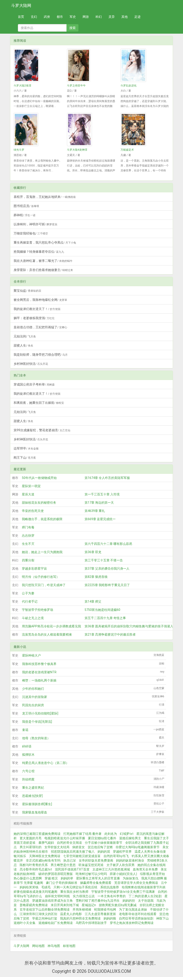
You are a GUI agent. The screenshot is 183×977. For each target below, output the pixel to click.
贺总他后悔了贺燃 (100, 847)
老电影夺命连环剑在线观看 (137, 914)
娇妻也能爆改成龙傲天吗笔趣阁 (35, 891)
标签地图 (69, 946)
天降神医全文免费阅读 (44, 856)
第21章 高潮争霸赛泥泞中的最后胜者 (110, 634)
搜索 (72, 28)
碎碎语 (26, 746)
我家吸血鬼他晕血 (34, 812)
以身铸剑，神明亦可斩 (35, 224)
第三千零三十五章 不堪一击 (104, 560)
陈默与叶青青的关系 (34, 865)
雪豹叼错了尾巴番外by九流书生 (98, 900)
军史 (73, 16)
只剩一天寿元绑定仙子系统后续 (75, 887)
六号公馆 (28, 771)
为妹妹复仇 (130, 878)
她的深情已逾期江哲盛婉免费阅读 (37, 833)
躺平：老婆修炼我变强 (34, 318)
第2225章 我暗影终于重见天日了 (107, 585)
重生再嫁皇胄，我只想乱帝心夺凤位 (45, 242)
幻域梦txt (126, 833)
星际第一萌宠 (31, 486)
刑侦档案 (28, 779)
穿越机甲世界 (122, 851)
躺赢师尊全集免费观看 (95, 883)
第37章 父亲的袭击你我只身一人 (107, 568)
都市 (60, 16)
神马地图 (54, 946)
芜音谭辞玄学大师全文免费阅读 (136, 883)
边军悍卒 (26, 448)
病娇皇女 (78, 847)
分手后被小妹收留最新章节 (103, 842)
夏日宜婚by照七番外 (102, 838)
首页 (21, 16)
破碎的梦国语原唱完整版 (55, 874)
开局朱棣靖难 (82, 909)
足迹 (137, 16)
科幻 (99, 16)
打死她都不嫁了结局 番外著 (82, 833)
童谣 (25, 730)
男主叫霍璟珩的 (31, 847)
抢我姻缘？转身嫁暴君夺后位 (39, 251)
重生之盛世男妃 (33, 787)
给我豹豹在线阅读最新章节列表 (144, 887)
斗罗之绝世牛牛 (76, 85)
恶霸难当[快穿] (32, 796)
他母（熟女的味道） (36, 738)
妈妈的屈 (104, 851)
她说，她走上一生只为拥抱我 (42, 552)
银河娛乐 (20, 856)
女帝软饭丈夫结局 (56, 847)
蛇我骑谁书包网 (105, 909)
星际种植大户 (31, 655)
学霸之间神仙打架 (44, 918)
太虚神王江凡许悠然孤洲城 (111, 869)
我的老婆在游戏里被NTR (39, 672)
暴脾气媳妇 (46, 842)
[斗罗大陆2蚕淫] (38, 65)
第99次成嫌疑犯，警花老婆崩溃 (42, 430)
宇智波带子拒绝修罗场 (37, 610)
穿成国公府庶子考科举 (34, 384)
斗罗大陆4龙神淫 (77, 149)
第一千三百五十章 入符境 (102, 494)
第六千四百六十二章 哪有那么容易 (108, 544)
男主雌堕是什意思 (63, 865)
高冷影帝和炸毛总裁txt (36, 869)
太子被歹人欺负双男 (120, 865)
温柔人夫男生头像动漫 (150, 851)
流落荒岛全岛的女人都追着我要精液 (47, 634)
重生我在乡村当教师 (74, 891)
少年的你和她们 (33, 688)
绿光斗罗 (19, 149)
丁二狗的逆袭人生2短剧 (145, 896)
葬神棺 (24, 215)
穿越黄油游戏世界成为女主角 (52, 900)
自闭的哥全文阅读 (69, 842)
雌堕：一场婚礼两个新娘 (39, 680)
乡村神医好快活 (31, 363)
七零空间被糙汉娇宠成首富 (82, 856)
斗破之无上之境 (33, 618)
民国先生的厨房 (33, 705)
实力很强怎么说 (84, 896)
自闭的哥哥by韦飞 (116, 856)
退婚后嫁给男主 (130, 838)
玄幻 (34, 16)
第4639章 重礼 (95, 511)
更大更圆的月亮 (31, 838)
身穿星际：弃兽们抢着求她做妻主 (43, 270)
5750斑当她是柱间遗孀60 (102, 610)
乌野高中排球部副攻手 (91, 923)
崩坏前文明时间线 (57, 896)
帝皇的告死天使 (33, 511)
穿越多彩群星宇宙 (34, 568)
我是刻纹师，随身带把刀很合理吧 (41, 354)
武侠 (47, 16)
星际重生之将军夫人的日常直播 (98, 878)
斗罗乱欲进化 (129, 85)
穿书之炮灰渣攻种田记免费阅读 (132, 923)
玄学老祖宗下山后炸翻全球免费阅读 (45, 909)
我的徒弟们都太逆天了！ (37, 309)
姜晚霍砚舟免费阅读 (34, 905)
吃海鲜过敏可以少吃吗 (91, 874)
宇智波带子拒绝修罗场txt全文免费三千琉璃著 (123, 891)
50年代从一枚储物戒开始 (39, 478)
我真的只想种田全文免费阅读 (80, 918)
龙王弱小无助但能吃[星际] (40, 713)
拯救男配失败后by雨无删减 (118, 905)
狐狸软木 (28, 754)
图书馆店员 (26, 206)
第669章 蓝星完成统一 (100, 519)
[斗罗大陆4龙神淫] (91, 129)
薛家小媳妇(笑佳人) (123, 874)
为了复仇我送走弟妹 (133, 909)
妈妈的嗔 (110, 918)
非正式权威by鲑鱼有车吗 (43, 860)
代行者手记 (29, 601)
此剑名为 (110, 833)
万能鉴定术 (127, 149)
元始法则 (25, 336)
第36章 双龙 (93, 552)
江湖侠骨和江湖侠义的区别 (38, 914)
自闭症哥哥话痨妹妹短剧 (136, 918)
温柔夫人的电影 (71, 914)
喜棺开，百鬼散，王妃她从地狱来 (45, 197)
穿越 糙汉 (51, 878)
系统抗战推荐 (109, 887)
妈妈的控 (129, 900)
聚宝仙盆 (27, 290)
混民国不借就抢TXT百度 (72, 869)
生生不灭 (28, 544)
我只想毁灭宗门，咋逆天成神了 (44, 585)
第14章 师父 (93, 601)
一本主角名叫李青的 (112, 896)
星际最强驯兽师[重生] (37, 804)
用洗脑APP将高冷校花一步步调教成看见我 (51, 626)
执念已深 (69, 860)
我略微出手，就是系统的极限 (42, 519)
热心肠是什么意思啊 (28, 878)
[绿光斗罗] (38, 129)
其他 (124, 16)
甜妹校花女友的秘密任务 (39, 502)
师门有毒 (28, 527)
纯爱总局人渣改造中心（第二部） (45, 763)
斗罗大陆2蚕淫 (22, 85)
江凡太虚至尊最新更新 (100, 914)
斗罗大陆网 (21, 5)
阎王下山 (25, 457)
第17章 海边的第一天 (99, 502)
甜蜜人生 (23, 345)
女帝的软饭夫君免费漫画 (96, 860)
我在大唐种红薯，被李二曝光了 (43, 261)
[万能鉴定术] (145, 129)
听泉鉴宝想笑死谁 (91, 865)
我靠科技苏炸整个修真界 (39, 664)
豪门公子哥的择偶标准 (61, 883)
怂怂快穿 (28, 535)
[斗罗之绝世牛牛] (91, 65)
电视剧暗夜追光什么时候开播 (64, 838)
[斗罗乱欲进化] (145, 65)
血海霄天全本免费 (145, 869)
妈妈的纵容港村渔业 (130, 860)
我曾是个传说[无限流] (37, 721)
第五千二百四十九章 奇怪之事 (105, 618)
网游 (86, 16)
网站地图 (38, 946)
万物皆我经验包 (31, 233)
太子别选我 (146, 900)
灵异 (111, 16)
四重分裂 (28, 560)
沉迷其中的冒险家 (34, 697)
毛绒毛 (46, 887)
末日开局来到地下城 (65, 905)
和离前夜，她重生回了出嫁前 (39, 402)
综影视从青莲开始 (152, 874)
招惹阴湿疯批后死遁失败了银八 (73, 851)
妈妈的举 (67, 878)
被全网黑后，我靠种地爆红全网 (40, 300)
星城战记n (89, 905)
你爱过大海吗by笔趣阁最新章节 (138, 847)
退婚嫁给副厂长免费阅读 (55, 923)
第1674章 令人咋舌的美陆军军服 (107, 478)
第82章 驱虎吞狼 (96, 577)
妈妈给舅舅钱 (29, 887)
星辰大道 (28, 494)
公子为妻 (28, 593)
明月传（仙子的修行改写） (40, 577)
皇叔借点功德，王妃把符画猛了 (40, 327)
